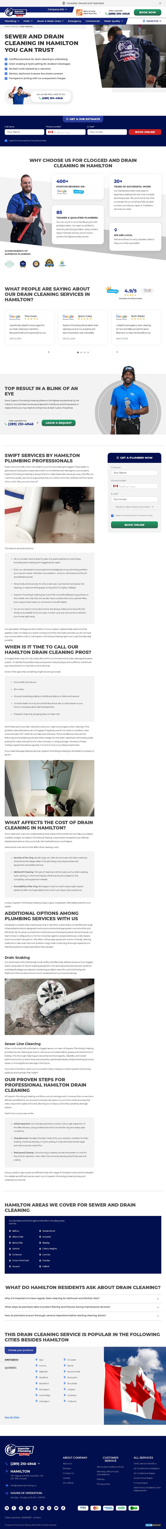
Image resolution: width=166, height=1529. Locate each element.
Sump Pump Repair (143, 1478)
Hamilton (152, 21)
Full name (9, 126)
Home (7, 26)
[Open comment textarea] (153, 507)
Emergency (74, 21)
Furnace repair (141, 1483)
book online (145, 132)
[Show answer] (158, 1299)
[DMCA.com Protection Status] (153, 1525)
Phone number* (53, 126)
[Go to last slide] (48, 352)
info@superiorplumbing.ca (23, 1485)
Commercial (93, 21)
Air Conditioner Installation (147, 1468)
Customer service (110, 1459)
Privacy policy (103, 1484)
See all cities (12, 1417)
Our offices (68, 1483)
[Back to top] (159, 1512)
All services (143, 1457)
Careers (66, 1478)
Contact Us (68, 1473)
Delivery (101, 1479)
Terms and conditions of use (110, 1467)
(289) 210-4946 (119, 13)
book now (147, 12)
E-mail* (90, 126)
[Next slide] (117, 352)
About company (75, 1457)
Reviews (67, 1468)
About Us (67, 1463)
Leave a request (59, 422)
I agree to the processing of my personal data (27, 141)
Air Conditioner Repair (144, 1473)
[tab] (78, 352)
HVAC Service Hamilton (145, 1463)
